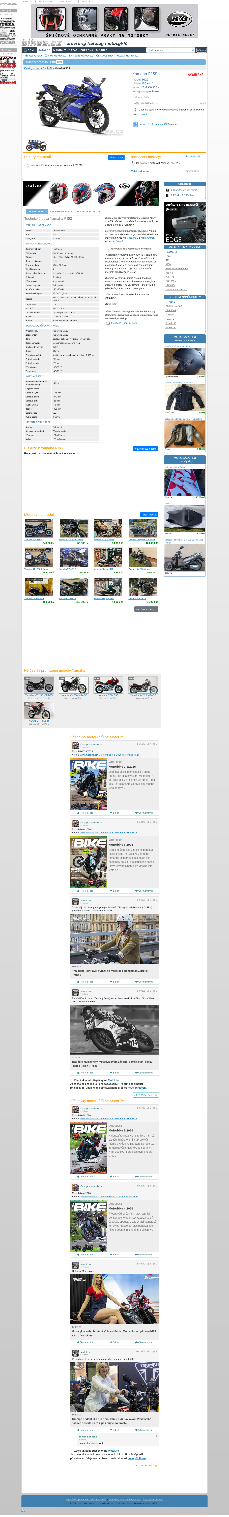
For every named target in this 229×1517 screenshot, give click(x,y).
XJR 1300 (33, 539)
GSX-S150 (170, 327)
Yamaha (172, 252)
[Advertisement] (91, 485)
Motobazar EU (130, 237)
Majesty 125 (103, 569)
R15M (168, 264)
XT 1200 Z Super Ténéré (36, 570)
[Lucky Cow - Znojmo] (108, 528)
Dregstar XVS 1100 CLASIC (141, 540)
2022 (49, 68)
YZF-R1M (67, 598)
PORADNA (86, 50)
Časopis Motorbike (91, 744)
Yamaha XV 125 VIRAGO (143, 695)
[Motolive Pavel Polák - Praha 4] (39, 528)
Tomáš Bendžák (88, 1436)
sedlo (166, 503)
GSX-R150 (170, 323)
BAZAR (73, 50)
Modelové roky (33, 55)
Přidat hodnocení (192, 156)
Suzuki (171, 319)
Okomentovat (145, 812)
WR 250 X (137, 598)
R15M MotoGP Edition (176, 268)
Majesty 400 (104, 598)
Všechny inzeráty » (146, 609)
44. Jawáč (6, 53)
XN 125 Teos (34, 598)
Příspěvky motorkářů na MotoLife (99, 737)
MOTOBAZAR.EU (185, 338)
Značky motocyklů (55, 55)
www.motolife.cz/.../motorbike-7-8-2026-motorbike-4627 (109, 754)
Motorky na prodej (39, 514)
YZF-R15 (170, 277)
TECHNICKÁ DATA (37, 211)
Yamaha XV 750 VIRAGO (74, 695)
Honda (171, 302)
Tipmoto (119, 241)
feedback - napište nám (124, 323)
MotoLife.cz (87, 2)
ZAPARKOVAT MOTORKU (184, 190)
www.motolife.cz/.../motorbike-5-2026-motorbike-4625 (108, 1118)
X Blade (169, 314)
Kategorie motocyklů (81, 55)
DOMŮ (32, 50)
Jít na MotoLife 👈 (145, 1094)
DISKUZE (101, 50)
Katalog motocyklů (34, 68)
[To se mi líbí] (148, 744)
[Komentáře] (154, 744)
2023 (53, 62)
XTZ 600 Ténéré (71, 539)
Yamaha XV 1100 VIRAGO (39, 695)
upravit (202, 103)
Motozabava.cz (67, 2)
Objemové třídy (104, 55)
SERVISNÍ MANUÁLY (61, 211)
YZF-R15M (171, 281)
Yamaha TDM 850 (108, 695)
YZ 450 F (67, 569)
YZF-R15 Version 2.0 (176, 289)
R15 (167, 260)
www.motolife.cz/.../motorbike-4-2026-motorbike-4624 (109, 1196)
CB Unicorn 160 (173, 306)
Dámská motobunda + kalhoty (178, 382)
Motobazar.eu (45, 2)
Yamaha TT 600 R (39, 721)
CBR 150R (170, 310)
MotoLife (85, 900)
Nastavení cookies (153, 1499)
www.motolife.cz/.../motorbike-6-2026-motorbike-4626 (108, 832)
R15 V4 (169, 272)
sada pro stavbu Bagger (175, 467)
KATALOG (44, 50)
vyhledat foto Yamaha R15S (155, 124)
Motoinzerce (147, 237)
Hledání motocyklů (127, 55)
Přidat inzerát (149, 514)
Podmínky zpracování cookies (125, 1499)
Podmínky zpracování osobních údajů (86, 1499)
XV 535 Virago (139, 569)
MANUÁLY (59, 50)
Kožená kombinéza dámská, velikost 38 (183, 419)
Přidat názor (116, 157)
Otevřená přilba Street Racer (177, 346)
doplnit (143, 114)
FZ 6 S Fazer (104, 539)
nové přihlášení (137, 1087)
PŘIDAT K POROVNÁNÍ (183, 195)
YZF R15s (170, 285)
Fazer (168, 256)
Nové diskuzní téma (146, 448)
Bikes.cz (27, 2)
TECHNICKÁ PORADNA (88, 211)
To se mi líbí (86, 812)
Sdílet (115, 812)
